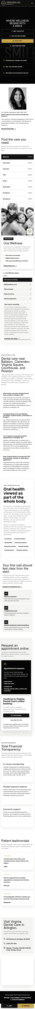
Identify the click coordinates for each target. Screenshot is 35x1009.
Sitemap (6, 997)
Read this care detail (10, 338)
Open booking (17, 715)
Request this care (9, 266)
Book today (18, 41)
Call (10, 1006)
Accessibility (15, 997)
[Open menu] (32, 3)
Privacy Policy (26, 997)
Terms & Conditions (18, 999)
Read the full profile (7, 128)
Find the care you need (19, 36)
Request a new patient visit (11, 586)
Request (26, 1006)
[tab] (17, 156)
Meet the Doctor (18, 31)
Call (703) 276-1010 (18, 46)
